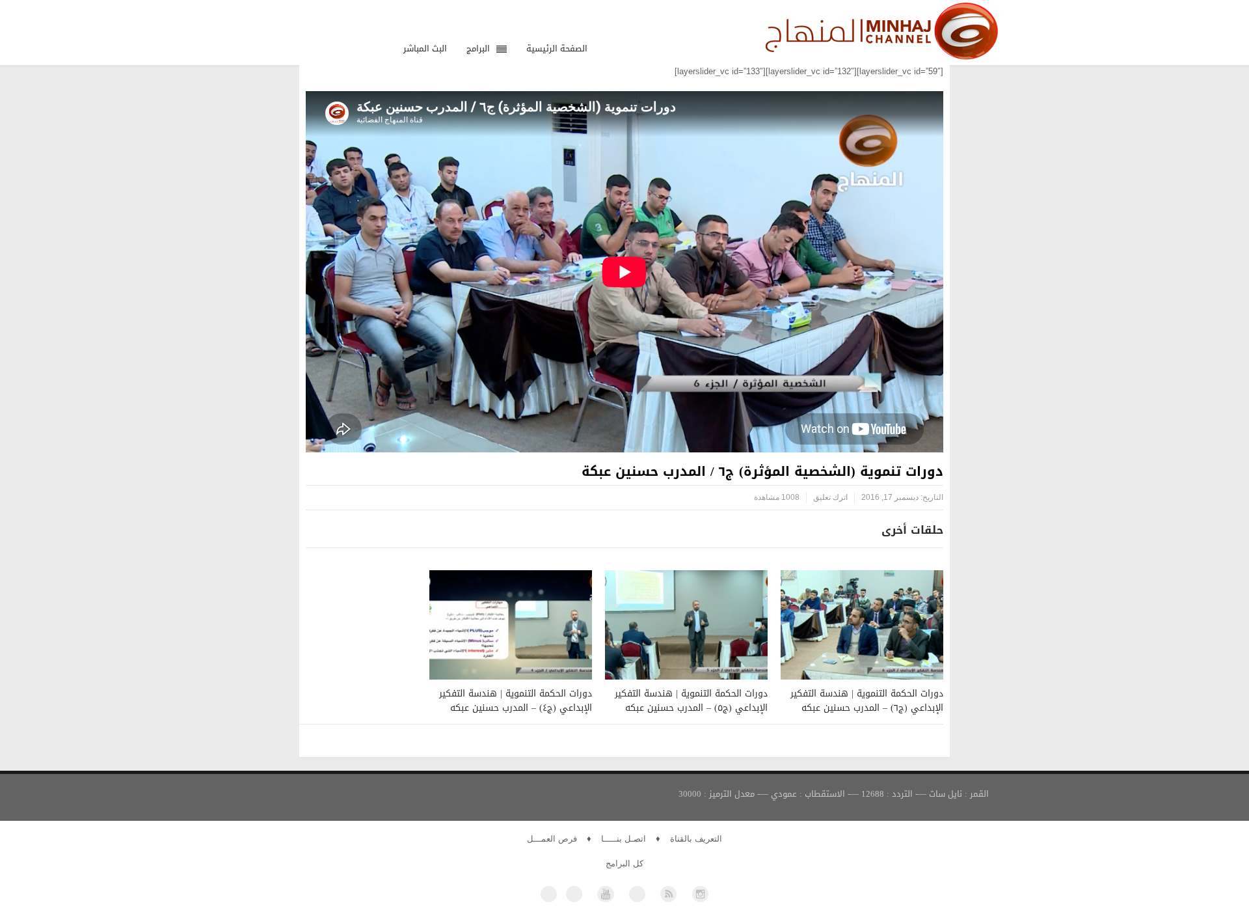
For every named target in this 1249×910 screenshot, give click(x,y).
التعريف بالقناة (696, 839)
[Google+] (637, 894)
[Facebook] (549, 894)
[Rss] (668, 894)
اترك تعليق (830, 497)
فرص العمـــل (552, 839)
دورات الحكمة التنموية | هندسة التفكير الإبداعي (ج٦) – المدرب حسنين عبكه (866, 701)
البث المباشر (425, 48)
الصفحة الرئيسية (556, 48)
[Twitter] (574, 894)
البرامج (478, 48)
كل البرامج (624, 863)
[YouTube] (605, 894)
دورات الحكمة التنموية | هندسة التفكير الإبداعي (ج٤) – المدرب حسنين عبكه (515, 701)
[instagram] (700, 894)
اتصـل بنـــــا (623, 839)
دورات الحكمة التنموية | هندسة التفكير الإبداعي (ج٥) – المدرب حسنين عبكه (691, 701)
